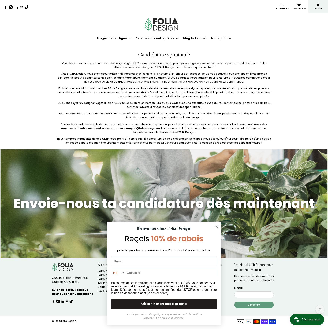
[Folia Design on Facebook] (6, 8)
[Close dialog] (216, 226)
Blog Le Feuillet (195, 38)
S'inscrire (254, 305)
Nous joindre (221, 38)
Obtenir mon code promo (164, 303)
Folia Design (68, 321)
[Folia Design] (164, 24)
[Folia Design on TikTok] (27, 8)
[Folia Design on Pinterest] (22, 8)
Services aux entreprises (155, 38)
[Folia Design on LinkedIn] (17, 8)
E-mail (239, 288)
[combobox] (118, 272)
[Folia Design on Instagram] (11, 8)
